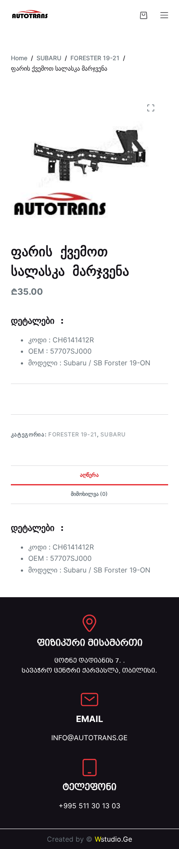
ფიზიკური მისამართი (90, 643)
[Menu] (164, 15)
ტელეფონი (89, 787)
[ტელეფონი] (89, 767)
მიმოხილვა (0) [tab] (89, 494)
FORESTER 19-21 (72, 434)
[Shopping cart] (143, 15)
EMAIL (89, 719)
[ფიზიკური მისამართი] (89, 623)
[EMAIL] (89, 699)
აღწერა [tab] (89, 475)
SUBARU (113, 434)
